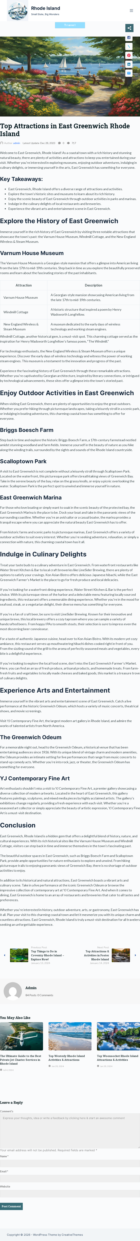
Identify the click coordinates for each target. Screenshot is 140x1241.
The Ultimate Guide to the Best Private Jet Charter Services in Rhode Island (20, 1059)
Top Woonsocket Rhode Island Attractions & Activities (117, 1058)
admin (16, 143)
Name (4, 1156)
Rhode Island (45, 8)
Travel (70, 25)
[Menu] (131, 10)
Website (5, 1186)
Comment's (6, 1111)
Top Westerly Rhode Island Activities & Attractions (66, 1058)
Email (4, 1171)
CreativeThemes (72, 1234)
